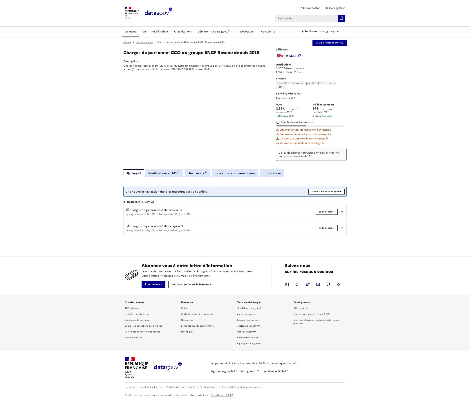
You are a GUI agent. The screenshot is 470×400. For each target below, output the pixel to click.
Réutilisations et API (164, 173)
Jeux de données (144, 42)
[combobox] (310, 18)
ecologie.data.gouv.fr (248, 326)
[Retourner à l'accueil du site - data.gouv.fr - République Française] (168, 367)
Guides (184, 308)
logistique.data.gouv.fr (249, 343)
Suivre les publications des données (143, 326)
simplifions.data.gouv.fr (249, 308)
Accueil (127, 42)
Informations (272, 173)
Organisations (183, 32)
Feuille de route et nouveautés (197, 314)
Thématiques (132, 308)
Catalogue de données (137, 320)
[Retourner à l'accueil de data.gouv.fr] (158, 13)
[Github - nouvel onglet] (328, 284)
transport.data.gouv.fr (249, 320)
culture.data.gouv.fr (247, 337)
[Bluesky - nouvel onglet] (307, 284)
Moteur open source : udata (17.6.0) (311, 314)
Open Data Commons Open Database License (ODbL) (306, 85)
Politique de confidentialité (180, 387)
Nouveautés (247, 32)
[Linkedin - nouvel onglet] (287, 284)
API (144, 32)
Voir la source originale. (293, 156)
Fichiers (133, 173)
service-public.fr (274, 371)
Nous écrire (268, 32)
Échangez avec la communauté (197, 326)
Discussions (197, 173)
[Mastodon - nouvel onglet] (297, 284)
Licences (129, 387)
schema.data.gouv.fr (135, 337)
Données (130, 32)
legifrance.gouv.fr (222, 371)
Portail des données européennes (142, 331)
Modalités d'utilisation (150, 387)
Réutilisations (160, 32)
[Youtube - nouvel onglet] (318, 284)
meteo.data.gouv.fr (247, 314)
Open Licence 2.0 (220, 395)
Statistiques (187, 331)
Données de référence (137, 314)
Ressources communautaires (235, 173)
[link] (309, 8)
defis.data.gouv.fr (246, 331)
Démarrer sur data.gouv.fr (214, 32)
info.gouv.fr (248, 371)
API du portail (300, 308)
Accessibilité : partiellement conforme (242, 387)
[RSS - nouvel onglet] (338, 284)
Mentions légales (208, 387)
